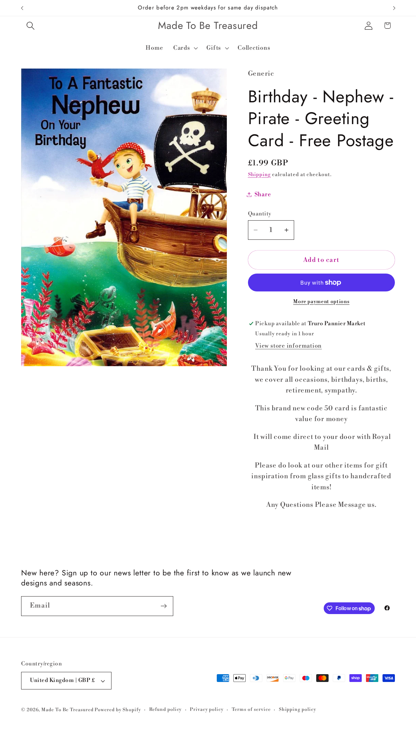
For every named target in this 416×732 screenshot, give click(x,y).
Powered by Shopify (118, 710)
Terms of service (251, 710)
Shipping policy (297, 710)
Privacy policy (207, 710)
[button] (30, 25)
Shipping (259, 175)
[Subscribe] (163, 606)
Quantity (259, 213)
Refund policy (165, 710)
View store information (288, 346)
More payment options (321, 302)
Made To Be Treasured (67, 710)
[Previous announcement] (22, 8)
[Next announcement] (394, 8)
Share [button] (262, 194)
